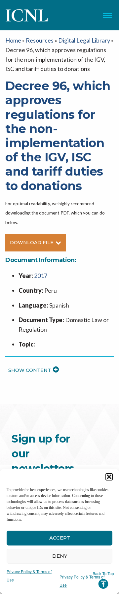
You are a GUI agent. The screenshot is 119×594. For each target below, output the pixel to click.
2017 (40, 275)
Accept (59, 538)
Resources (40, 40)
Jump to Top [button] (103, 580)
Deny (59, 556)
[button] (109, 477)
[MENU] (107, 15)
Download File (32, 243)
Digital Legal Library (84, 40)
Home (13, 40)
